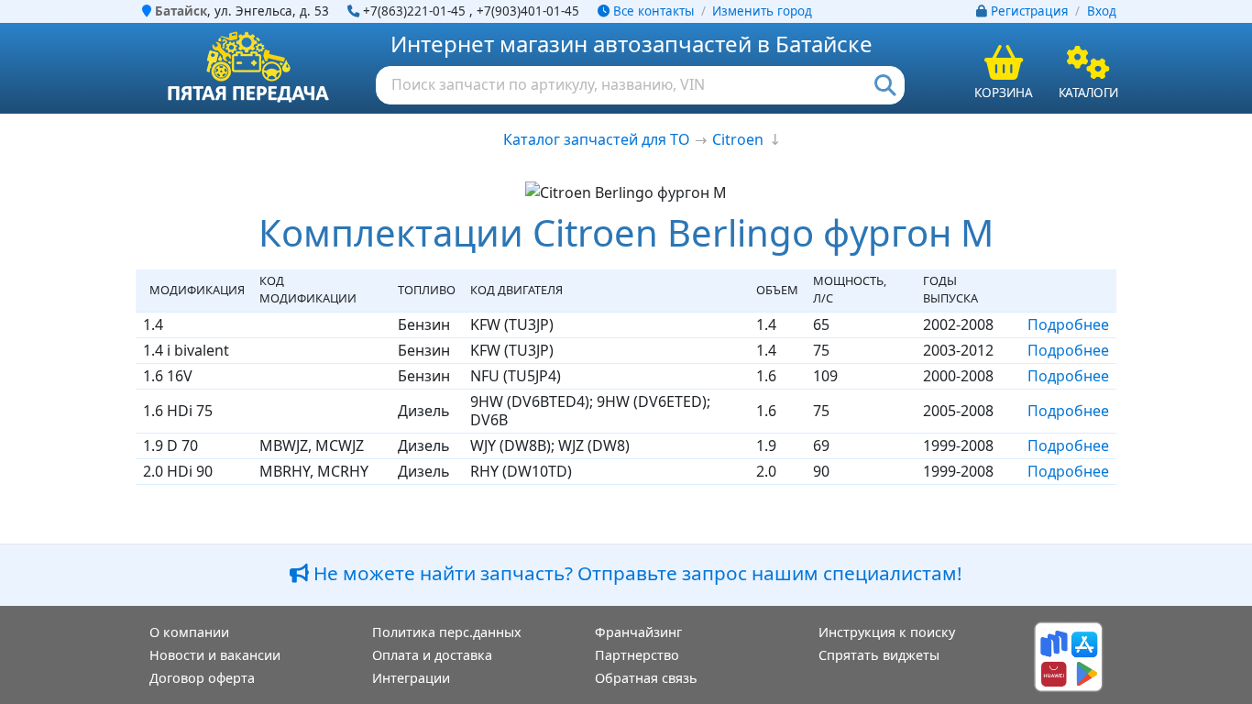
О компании (189, 632)
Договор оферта (202, 678)
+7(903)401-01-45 (528, 11)
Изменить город (762, 11)
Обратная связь (646, 678)
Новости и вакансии (214, 655)
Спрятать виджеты (878, 655)
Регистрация (1030, 11)
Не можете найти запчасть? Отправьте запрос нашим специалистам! (635, 573)
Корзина (1003, 92)
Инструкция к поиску (886, 632)
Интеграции (411, 678)
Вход (1101, 11)
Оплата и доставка (432, 655)
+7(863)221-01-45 (414, 11)
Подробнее (1068, 324)
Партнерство (637, 655)
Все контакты (652, 11)
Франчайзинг (638, 632)
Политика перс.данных (447, 632)
